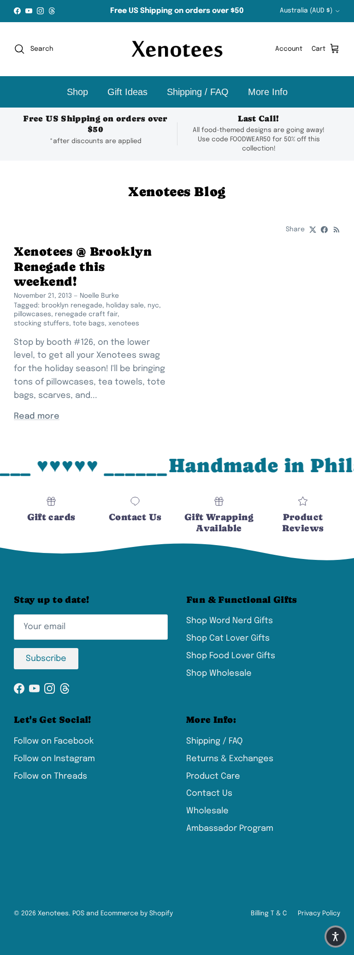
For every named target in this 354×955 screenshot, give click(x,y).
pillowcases (32, 314)
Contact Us (209, 793)
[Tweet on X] (312, 229)
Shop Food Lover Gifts (230, 656)
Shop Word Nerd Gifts (229, 621)
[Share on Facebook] (324, 229)
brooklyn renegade (71, 305)
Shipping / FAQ (198, 92)
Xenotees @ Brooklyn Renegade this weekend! (83, 266)
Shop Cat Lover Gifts (228, 638)
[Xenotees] (177, 49)
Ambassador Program (229, 828)
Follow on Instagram (54, 759)
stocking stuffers (41, 323)
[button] (335, 936)
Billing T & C (269, 913)
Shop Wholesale (219, 673)
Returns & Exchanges (229, 759)
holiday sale (125, 305)
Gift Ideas (127, 92)
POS (78, 913)
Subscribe (46, 659)
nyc (153, 305)
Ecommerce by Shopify (136, 913)
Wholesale (207, 811)
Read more (36, 416)
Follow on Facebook (54, 741)
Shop (77, 92)
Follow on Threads (50, 776)
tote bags (89, 323)
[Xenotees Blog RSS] (336, 229)
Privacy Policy (319, 913)
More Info (268, 92)
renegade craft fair (86, 314)
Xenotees (53, 913)
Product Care (213, 776)
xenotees (123, 323)
